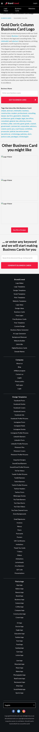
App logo (19, 585)
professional (22, 113)
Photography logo (19, 675)
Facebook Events (19, 411)
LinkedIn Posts (19, 440)
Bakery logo (20, 589)
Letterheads (19, 562)
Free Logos (19, 315)
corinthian (28, 129)
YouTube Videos (19, 507)
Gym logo (19, 652)
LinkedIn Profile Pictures (19, 444)
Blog (19, 367)
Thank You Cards (19, 548)
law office (30, 118)
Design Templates (19, 290)
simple (3, 111)
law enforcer (6, 134)
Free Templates (19, 323)
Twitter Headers (19, 489)
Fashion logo (19, 637)
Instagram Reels (19, 426)
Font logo (19, 641)
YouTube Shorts (19, 503)
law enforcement (22, 131)
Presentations (19, 573)
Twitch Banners (19, 481)
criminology (15, 134)
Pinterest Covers (19, 451)
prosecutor (5, 131)
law (17, 121)
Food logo (19, 644)
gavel (22, 124)
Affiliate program (19, 371)
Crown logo (19, 617)
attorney (22, 121)
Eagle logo (19, 630)
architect (4, 124)
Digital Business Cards (19, 348)
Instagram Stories (19, 429)
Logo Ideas (19, 305)
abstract (15, 41)
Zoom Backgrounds (19, 514)
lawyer (3, 116)
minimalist (5, 41)
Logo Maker (6, 10)
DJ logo (19, 623)
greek (27, 124)
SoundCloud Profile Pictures (19, 467)
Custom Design (19, 326)
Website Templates (19, 301)
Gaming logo (19, 648)
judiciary (24, 134)
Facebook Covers (19, 408)
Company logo (19, 610)
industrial (25, 116)
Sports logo (19, 693)
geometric (18, 116)
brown (29, 121)
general (12, 121)
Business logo (19, 599)
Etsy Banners (19, 566)
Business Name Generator (19, 330)
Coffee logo (19, 607)
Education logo (20, 633)
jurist (9, 129)
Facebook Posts (19, 400)
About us (19, 363)
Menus (19, 526)
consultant (5, 121)
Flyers (20, 530)
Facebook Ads (19, 415)
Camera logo (19, 603)
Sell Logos (19, 385)
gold (13, 118)
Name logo (19, 671)
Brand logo (19, 596)
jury (13, 129)
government (5, 126)
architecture (6, 118)
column (4, 129)
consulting (32, 113)
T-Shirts (19, 551)
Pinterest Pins (19, 447)
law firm (10, 116)
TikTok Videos (19, 471)
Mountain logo (19, 664)
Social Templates (19, 294)
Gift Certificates (19, 541)
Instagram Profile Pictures (19, 433)
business (25, 111)
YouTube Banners (19, 499)
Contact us (19, 374)
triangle (18, 118)
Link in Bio (19, 344)
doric (30, 134)
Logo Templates (19, 287)
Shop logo (19, 686)
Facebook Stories (19, 404)
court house (19, 129)
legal (23, 118)
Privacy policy (19, 381)
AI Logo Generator (19, 333)
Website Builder (19, 341)
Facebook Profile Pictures (19, 418)
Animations (19, 559)
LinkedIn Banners (19, 436)
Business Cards (18, 10)
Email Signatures (19, 519)
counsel (33, 124)
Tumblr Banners (19, 478)
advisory (33, 126)
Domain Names (20, 351)
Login (19, 389)
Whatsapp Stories (19, 496)
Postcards (19, 533)
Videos (19, 555)
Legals (19, 378)
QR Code (19, 570)
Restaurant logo (19, 682)
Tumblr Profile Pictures (19, 474)
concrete (16, 124)
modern (14, 113)
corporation (25, 126)
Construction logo (19, 614)
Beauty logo (19, 592)
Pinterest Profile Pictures (19, 454)
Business (15, 36)
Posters (19, 537)
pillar (11, 124)
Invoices (19, 523)
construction (6, 113)
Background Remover (19, 337)
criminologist (23, 137)
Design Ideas (19, 308)
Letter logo (19, 655)
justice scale (5, 137)
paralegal (14, 137)
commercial (15, 126)
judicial (13, 131)
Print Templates (19, 297)
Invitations (19, 544)
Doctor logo (19, 626)
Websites (31, 8)
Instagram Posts (19, 422)
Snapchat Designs (19, 460)
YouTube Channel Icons (19, 510)
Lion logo (19, 660)
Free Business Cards (19, 319)
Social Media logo (19, 689)
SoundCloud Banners (19, 463)
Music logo (19, 668)
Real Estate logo (19, 678)
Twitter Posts (19, 492)
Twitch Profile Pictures (19, 485)
